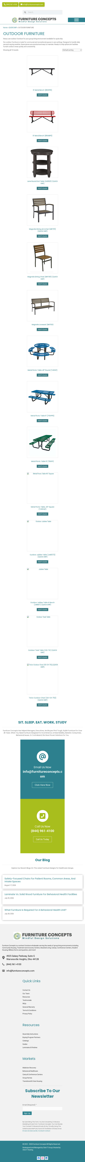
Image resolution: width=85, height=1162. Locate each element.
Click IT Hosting (28, 1150)
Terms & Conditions (29, 1010)
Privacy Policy (27, 1014)
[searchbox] (42, 12)
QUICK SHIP (13, 27)
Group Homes (27, 1078)
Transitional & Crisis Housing (32, 1081)
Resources (26, 997)
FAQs (24, 1003)
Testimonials (27, 1000)
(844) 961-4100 (11, 4)
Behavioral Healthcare (30, 1071)
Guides (25, 1044)
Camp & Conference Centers (33, 1074)
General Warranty (29, 1007)
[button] (38, 1158)
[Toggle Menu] (76, 20)
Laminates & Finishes (30, 1047)
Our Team (26, 993)
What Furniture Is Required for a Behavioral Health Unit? (35, 909)
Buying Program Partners (31, 1037)
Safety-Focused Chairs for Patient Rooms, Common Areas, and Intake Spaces (40, 880)
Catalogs (26, 1041)
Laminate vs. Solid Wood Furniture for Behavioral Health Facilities (41, 894)
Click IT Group (48, 1147)
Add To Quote (42, 95)
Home (5, 27)
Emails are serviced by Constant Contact (36, 1131)
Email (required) (30, 1105)
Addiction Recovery (29, 1068)
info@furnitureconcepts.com (33, 4)
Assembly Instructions (30, 1034)
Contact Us (26, 990)
